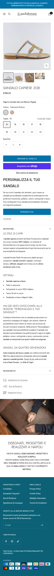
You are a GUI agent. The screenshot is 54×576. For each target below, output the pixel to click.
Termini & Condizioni (38, 503)
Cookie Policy (35, 493)
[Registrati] (42, 525)
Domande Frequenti (11, 493)
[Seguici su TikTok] (18, 541)
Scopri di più (29, 359)
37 (32, 124)
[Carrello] (49, 14)
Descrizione (8, 229)
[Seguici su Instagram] (12, 541)
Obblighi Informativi (38, 498)
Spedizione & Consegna (18, 380)
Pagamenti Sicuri (15, 393)
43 (40, 132)
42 (32, 132)
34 (7, 124)
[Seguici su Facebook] (6, 541)
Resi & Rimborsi (15, 386)
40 (15, 132)
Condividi (7, 219)
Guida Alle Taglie (44, 119)
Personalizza (27, 212)
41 (23, 132)
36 (24, 124)
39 (7, 132)
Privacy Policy (35, 489)
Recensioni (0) (9, 371)
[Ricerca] (9, 14)
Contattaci (7, 489)
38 (40, 124)
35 (15, 124)
